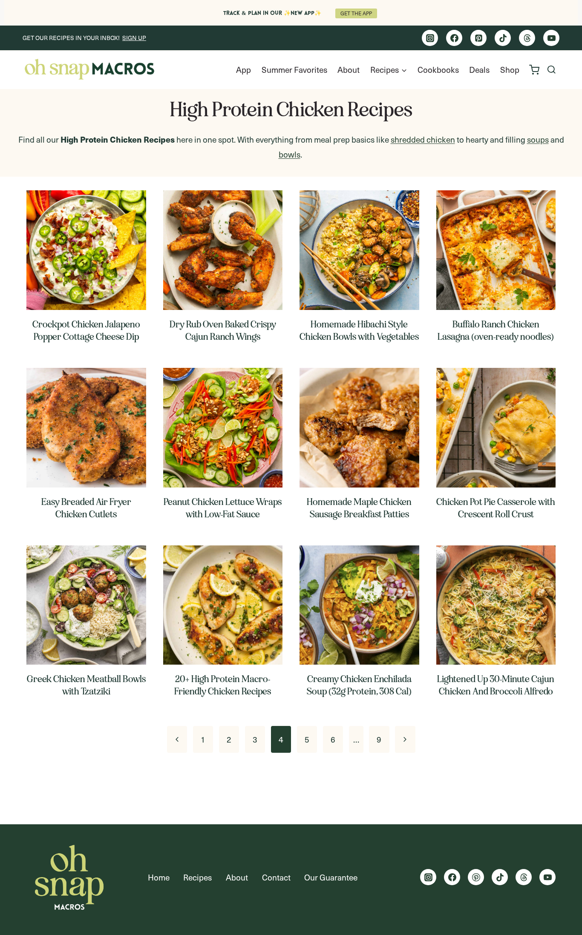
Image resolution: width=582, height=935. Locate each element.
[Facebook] (454, 38)
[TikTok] (503, 38)
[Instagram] (430, 38)
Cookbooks (438, 69)
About (348, 69)
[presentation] (86, 250)
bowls (289, 154)
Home (159, 877)
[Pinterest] (478, 38)
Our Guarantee (330, 877)
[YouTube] (551, 38)
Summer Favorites (294, 69)
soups (538, 139)
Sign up (134, 37)
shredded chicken (423, 139)
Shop (509, 69)
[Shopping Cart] (534, 70)
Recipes (197, 877)
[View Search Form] (552, 70)
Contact (276, 877)
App (243, 69)
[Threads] (527, 38)
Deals (479, 69)
